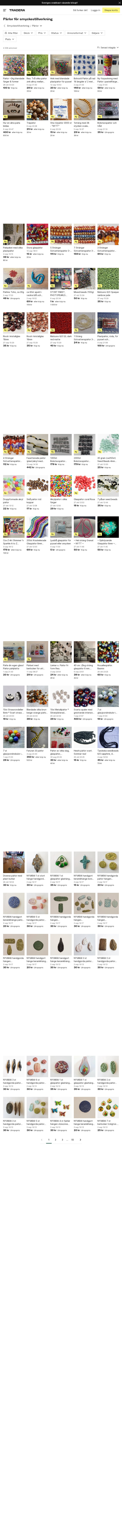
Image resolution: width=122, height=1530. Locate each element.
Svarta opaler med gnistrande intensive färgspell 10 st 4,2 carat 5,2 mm (84, 711)
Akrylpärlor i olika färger (58, 501)
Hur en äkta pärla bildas (11, 124)
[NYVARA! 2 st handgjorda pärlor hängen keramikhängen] (108, 1066)
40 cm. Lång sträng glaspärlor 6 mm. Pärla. (83, 667)
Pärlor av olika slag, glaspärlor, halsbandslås (59, 752)
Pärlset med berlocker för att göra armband (35, 667)
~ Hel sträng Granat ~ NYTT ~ (83, 542)
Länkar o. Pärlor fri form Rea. (59, 667)
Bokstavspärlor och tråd (107, 124)
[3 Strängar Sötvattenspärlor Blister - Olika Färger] (108, 234)
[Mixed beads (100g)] (84, 278)
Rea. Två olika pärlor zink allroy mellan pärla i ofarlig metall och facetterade (37, 80)
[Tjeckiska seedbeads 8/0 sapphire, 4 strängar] (108, 737)
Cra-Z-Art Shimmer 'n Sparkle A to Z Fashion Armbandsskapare (13, 542)
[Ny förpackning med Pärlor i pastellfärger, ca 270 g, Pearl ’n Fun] (108, 65)
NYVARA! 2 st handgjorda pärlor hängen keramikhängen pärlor (108, 960)
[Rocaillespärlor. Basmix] (108, 652)
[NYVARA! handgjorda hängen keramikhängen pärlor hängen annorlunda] (61, 903)
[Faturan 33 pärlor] (37, 737)
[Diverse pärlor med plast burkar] (14, 862)
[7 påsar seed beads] (108, 485)
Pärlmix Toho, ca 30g (13, 292)
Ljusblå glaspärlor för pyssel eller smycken (60, 542)
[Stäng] (119, 2)
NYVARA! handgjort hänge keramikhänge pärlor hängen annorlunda (37, 960)
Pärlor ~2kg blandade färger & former (13, 80)
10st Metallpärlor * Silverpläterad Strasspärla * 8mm (59, 711)
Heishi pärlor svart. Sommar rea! (83, 752)
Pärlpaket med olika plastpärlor (13, 249)
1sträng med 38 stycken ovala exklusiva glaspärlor (83, 125)
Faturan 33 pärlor (35, 750)
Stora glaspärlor (35, 247)
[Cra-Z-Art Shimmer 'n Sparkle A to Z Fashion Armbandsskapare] (14, 527)
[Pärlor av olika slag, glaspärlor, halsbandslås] (61, 737)
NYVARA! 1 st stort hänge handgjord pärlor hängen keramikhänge (36, 877)
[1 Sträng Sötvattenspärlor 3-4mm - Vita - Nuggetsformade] (84, 323)
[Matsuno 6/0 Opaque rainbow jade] (108, 278)
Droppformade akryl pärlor (13, 501)
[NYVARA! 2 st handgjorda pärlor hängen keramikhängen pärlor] (108, 944)
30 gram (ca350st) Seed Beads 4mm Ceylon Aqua (106, 460)
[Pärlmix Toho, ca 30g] (14, 278)
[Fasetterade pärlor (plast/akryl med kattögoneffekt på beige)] (37, 444)
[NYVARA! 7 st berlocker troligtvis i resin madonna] (108, 1107)
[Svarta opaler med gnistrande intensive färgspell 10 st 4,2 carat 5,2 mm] (84, 696)
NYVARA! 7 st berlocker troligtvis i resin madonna (107, 1123)
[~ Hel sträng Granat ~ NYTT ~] (84, 527)
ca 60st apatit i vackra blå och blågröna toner (34, 294)
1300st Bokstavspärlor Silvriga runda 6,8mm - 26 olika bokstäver (60, 460)
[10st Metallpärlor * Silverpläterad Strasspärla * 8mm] (61, 696)
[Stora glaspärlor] (37, 234)
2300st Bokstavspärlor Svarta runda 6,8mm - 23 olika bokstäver (84, 460)
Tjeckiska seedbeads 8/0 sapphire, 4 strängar (108, 752)
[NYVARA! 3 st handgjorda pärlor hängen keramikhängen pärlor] (84, 944)
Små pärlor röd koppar (34, 501)
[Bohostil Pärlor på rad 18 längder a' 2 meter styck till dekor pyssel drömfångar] (84, 65)
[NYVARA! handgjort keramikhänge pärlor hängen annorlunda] (14, 903)
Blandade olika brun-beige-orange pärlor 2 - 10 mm (37, 711)
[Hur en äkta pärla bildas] (14, 109)
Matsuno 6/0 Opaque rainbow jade (108, 293)
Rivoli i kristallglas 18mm (11, 338)
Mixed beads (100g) (84, 292)
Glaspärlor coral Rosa (84, 499)
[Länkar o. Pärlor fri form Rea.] (61, 652)
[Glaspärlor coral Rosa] (84, 485)
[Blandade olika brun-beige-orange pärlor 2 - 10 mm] (37, 696)
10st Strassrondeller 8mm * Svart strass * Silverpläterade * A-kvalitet (13, 711)
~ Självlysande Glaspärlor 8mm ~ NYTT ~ (106, 542)
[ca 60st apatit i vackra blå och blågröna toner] (37, 278)
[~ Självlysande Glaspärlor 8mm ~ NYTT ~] (108, 527)
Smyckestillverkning (18, 25)
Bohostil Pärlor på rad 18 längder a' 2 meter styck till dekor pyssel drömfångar (84, 80)
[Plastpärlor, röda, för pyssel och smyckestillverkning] (108, 323)
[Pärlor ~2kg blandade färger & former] (14, 65)
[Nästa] (79, 1139)
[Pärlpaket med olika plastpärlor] (14, 234)
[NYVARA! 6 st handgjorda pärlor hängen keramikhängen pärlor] (37, 1066)
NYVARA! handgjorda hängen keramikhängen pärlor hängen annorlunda (61, 918)
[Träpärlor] (37, 109)
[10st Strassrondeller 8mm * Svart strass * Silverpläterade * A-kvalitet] (14, 696)
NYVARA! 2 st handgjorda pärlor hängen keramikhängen (106, 1081)
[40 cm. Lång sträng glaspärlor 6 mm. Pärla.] (84, 652)
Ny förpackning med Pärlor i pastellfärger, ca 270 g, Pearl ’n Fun (108, 80)
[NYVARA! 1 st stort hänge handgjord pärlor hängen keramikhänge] (37, 862)
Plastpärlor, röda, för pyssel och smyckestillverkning (107, 338)
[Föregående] (42, 1139)
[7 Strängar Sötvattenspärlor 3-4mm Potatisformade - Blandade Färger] (84, 234)
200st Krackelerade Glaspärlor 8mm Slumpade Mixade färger (36, 542)
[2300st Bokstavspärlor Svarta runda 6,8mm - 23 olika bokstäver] (84, 444)
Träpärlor (31, 123)
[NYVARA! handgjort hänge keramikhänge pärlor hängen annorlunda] (37, 944)
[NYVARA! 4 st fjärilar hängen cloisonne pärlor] (61, 1107)
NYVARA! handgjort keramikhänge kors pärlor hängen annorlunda (83, 877)
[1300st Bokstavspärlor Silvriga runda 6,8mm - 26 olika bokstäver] (61, 444)
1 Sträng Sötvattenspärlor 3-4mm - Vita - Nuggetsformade (84, 338)
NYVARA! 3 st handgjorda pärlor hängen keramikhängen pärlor (84, 960)
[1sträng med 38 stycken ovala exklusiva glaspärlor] (84, 109)
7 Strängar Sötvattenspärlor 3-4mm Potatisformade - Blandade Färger (84, 249)
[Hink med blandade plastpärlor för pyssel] (61, 65)
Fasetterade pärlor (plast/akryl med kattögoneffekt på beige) (36, 460)
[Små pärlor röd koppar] (37, 485)
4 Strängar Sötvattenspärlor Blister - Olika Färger (13, 460)
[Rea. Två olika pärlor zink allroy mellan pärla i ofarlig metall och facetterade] (37, 65)
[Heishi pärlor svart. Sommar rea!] (84, 737)
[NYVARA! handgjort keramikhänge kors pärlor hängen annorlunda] (84, 862)
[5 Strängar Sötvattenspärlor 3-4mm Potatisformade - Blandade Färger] (61, 234)
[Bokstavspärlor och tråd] (108, 109)
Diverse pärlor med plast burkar (12, 877)
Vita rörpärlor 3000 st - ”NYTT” (61, 124)
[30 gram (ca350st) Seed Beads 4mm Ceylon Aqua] (108, 444)
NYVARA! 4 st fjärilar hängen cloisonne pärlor (60, 1123)
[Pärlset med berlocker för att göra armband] (37, 652)
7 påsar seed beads (107, 499)
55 (72, 1139)
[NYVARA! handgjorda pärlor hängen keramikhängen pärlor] (108, 862)
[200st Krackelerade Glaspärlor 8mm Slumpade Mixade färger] (37, 527)
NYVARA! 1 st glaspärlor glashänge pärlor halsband (60, 877)
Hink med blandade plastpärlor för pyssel (61, 80)
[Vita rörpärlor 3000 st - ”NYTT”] (61, 109)
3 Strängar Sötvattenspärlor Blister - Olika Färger (107, 249)
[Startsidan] (17, 10)
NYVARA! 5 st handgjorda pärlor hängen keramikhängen (35, 918)
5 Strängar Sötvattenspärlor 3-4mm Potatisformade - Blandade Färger (60, 249)
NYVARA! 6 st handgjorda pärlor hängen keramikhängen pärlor (37, 1081)
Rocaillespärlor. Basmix (104, 667)
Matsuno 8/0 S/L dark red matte (61, 338)
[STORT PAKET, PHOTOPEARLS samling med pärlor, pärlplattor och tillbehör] (61, 278)
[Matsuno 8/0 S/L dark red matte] (61, 323)
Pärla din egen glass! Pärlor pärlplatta (13, 667)
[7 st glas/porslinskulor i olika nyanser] (108, 696)
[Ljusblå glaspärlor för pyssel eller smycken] (61, 527)
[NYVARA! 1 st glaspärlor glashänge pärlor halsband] (61, 862)
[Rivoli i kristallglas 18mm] (14, 323)
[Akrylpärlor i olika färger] (61, 485)
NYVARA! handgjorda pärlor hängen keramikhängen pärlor (108, 877)
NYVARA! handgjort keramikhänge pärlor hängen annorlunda (13, 918)
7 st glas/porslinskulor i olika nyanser (106, 711)
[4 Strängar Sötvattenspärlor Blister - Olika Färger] (14, 444)
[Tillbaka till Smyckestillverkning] (4, 26)
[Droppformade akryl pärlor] (14, 485)
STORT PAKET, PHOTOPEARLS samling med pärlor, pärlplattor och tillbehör (59, 294)
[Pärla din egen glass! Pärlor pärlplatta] (14, 652)
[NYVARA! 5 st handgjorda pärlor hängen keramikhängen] (37, 903)
